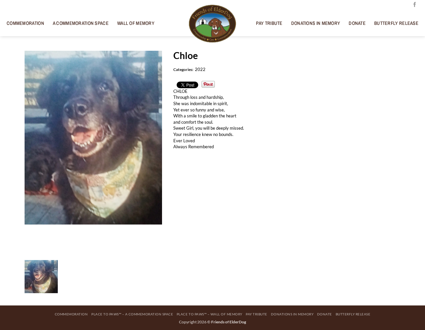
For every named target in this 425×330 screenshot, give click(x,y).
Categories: (183, 69)
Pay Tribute (269, 23)
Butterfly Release (396, 23)
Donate (357, 23)
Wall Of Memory (135, 23)
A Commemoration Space (81, 23)
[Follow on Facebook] (414, 5)
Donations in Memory (315, 23)
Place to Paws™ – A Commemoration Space (132, 314)
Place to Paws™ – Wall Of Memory (209, 314)
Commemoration (25, 23)
